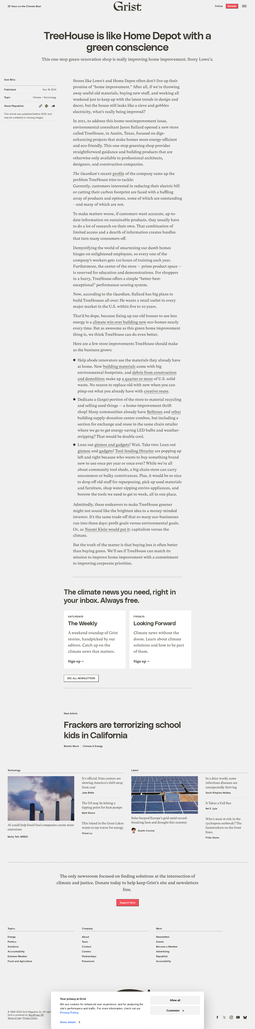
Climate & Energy (93, 746)
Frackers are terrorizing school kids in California (122, 729)
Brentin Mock (71, 746)
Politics (12, 941)
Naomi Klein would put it (107, 529)
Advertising (162, 951)
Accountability (16, 951)
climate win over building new (119, 322)
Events (160, 941)
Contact (86, 946)
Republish (162, 956)
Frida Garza (212, 837)
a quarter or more (137, 379)
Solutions (13, 946)
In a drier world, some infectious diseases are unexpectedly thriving (221, 783)
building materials (119, 366)
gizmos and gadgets (112, 445)
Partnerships (89, 956)
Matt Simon (88, 812)
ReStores (155, 412)
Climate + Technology (44, 97)
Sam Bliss (9, 79)
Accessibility (163, 961)
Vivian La (87, 833)
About (85, 936)
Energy (12, 936)
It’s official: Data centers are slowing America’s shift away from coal (102, 783)
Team (85, 941)
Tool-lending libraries (134, 451)
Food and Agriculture (20, 961)
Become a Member (167, 946)
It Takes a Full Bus (218, 803)
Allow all (175, 1000)
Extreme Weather (17, 956)
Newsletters (162, 936)
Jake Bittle (88, 792)
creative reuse (156, 391)
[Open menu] (244, 6)
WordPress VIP (36, 1015)
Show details (68, 1022)
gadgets (106, 451)
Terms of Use (14, 1018)
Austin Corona (146, 830)
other (176, 412)
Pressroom (88, 961)
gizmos (84, 451)
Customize (173, 1010)
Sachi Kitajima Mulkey (218, 792)
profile (118, 173)
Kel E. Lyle (211, 808)
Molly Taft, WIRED (18, 836)
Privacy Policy (30, 1018)
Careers (86, 951)
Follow (219, 6)
